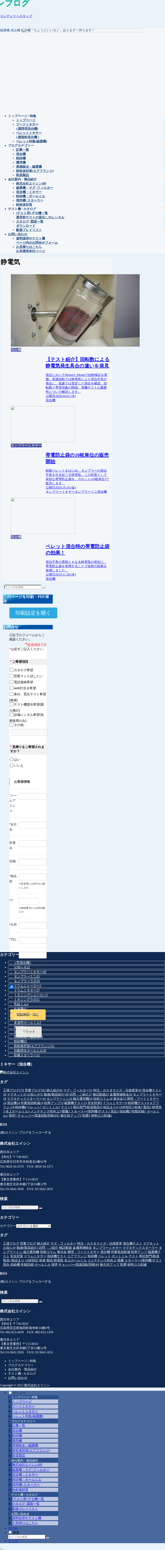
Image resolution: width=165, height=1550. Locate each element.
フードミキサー (23, 1406)
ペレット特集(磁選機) (27, 1416)
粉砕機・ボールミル (26, 1479)
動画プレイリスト (25, 1508)
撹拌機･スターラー (26, 1484)
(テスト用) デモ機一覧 (28, 1499)
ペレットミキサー (25, 1411)
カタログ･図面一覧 (26, 1503)
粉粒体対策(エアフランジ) (31, 1450)
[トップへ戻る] (1, 1549)
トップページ (22, 1401)
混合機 (17, 1430)
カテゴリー (8, 1225)
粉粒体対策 (20, 1489)
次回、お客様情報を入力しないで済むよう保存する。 (27, 992)
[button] (43, 588)
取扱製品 (18, 1455)
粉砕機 (17, 1435)
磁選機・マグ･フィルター (30, 1469)
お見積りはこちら (25, 1523)
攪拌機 (17, 1440)
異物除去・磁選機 (25, 1445)
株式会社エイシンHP (27, 1464)
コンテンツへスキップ (16, 16)
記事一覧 (18, 1425)
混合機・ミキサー (25, 1474)
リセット (28, 1031)
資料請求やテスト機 (26, 1518)
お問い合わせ (17, 1377)
